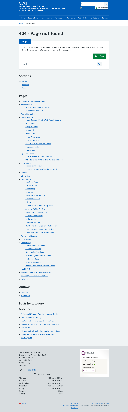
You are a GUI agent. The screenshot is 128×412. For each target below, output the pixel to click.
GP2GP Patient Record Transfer (38, 107)
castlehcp (24, 292)
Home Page (99, 56)
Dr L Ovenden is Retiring (31, 317)
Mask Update (26, 338)
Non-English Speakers (34, 252)
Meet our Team (31, 182)
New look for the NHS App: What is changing (40, 324)
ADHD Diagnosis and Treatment (38, 255)
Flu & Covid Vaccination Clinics (38, 144)
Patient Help (82, 18)
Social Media (30, 219)
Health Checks (31, 133)
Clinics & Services (32, 140)
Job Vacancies (31, 185)
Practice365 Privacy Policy (70, 405)
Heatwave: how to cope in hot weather (37, 321)
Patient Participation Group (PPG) (39, 205)
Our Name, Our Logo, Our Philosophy (41, 226)
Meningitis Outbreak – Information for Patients (40, 331)
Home (23, 18)
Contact (104, 18)
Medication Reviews (33, 166)
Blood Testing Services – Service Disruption (38, 334)
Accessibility (30, 189)
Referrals (29, 192)
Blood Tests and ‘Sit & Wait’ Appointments (43, 120)
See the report (88, 371)
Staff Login (74, 408)
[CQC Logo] (88, 354)
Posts (24, 88)
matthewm (25, 296)
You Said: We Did (32, 222)
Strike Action (26, 328)
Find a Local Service (29, 236)
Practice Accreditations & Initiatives (39, 229)
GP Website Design (97, 403)
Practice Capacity (32, 147)
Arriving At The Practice (35, 209)
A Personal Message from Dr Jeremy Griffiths (39, 314)
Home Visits (30, 123)
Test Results (30, 130)
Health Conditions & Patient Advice (40, 266)
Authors (25, 85)
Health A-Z (25, 269)
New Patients (94, 18)
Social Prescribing (32, 137)
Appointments (47, 18)
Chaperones (30, 150)
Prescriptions (59, 18)
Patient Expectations (34, 216)
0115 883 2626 (30, 370)
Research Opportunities (35, 245)
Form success (26, 239)
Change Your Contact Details (33, 101)
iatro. (107, 403)
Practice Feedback (32, 199)
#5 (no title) (26, 176)
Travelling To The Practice (36, 212)
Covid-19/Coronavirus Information (39, 233)
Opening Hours (33, 18)
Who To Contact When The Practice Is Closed (44, 160)
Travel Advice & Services (35, 195)
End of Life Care (32, 259)
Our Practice (71, 18)
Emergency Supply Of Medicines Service (42, 169)
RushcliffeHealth (28, 114)
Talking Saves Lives (33, 262)
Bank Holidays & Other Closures (38, 156)
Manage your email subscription (34, 276)
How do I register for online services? (36, 272)
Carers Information (33, 249)
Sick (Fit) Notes (31, 127)
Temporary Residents (34, 111)
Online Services (27, 279)
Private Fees (30, 202)
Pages (24, 81)
